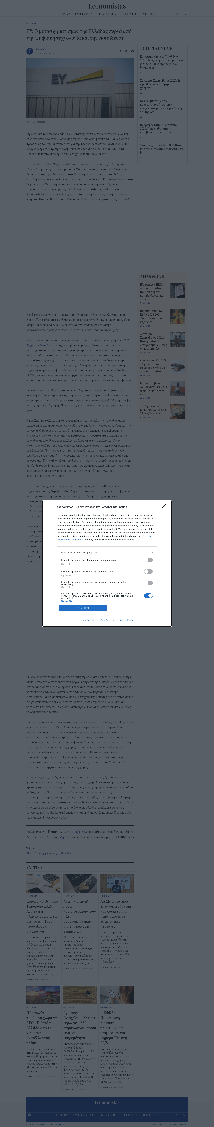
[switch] (148, 560)
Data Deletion (88, 620)
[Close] (165, 507)
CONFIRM (83, 608)
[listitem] (107, 552)
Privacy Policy (126, 620)
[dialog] (107, 563)
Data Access (107, 620)
